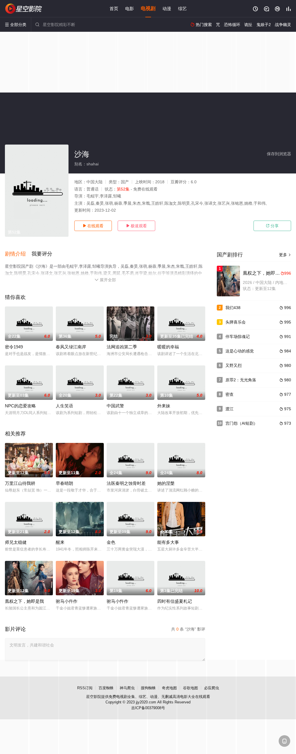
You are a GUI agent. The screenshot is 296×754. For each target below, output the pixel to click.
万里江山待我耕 (20, 483)
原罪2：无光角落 (240, 380)
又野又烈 (233, 365)
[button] (18, 254)
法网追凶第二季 (122, 346)
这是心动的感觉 (239, 351)
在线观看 (93, 225)
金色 (111, 542)
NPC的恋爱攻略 (20, 405)
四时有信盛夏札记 (174, 601)
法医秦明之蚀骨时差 (126, 483)
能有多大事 (168, 542)
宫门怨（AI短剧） (241, 423)
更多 (285, 254)
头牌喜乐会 (235, 322)
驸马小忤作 (117, 601)
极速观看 (136, 225)
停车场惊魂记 (237, 336)
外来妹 (163, 405)
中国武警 (115, 405)
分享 (272, 225)
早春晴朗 (64, 483)
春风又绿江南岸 (71, 346)
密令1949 (14, 346)
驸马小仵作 (66, 601)
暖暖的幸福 (168, 346)
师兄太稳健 (16, 542)
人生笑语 (64, 405)
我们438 (232, 307)
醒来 (60, 542)
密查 (229, 394)
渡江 (229, 408)
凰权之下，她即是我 (24, 601)
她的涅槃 (166, 483)
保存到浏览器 (279, 153)
